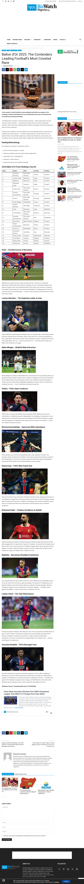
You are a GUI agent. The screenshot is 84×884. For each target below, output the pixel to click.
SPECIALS (62, 39)
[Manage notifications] (3, 880)
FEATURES (27, 39)
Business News (14, 50)
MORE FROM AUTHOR (20, 774)
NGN (67, 111)
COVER (8, 50)
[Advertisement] (42, 25)
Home (3, 48)
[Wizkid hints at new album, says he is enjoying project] (62, 182)
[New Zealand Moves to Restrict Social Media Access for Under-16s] (10, 782)
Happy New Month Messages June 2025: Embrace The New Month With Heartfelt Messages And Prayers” (13, 744)
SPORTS (19, 50)
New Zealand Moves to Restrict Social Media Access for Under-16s (10, 790)
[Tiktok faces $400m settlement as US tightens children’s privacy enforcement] (62, 190)
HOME (8, 39)
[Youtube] (14, 1)
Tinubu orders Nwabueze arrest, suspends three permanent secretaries (74, 198)
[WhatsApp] (14, 69)
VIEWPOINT (37, 39)
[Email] (22, 69)
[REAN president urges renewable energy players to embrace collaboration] (46, 783)
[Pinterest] (11, 69)
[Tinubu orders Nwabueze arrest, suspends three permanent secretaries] (62, 198)
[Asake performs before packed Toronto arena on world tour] (62, 174)
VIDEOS (55, 39)
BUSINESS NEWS (17, 39)
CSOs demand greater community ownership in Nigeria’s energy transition (28, 792)
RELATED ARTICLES (8, 774)
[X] (11, 1)
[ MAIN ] (8, 48)
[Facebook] (3, 1)
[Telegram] (26, 69)
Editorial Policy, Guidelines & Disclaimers (67, 1)
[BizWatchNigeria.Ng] (42, 7)
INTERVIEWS (47, 39)
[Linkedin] (8, 1)
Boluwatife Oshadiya (8, 65)
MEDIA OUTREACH (12, 43)
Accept (66, 881)
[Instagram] (6, 1)
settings (57, 882)
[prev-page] (3, 797)
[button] (80, 40)
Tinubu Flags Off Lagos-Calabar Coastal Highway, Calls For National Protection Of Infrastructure (43, 744)
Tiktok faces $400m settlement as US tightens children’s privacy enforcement (74, 190)
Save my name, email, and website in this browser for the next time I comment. (25, 835)
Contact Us (80, 1)
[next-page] (5, 797)
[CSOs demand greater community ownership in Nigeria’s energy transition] (28, 783)
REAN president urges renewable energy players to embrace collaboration (46, 792)
